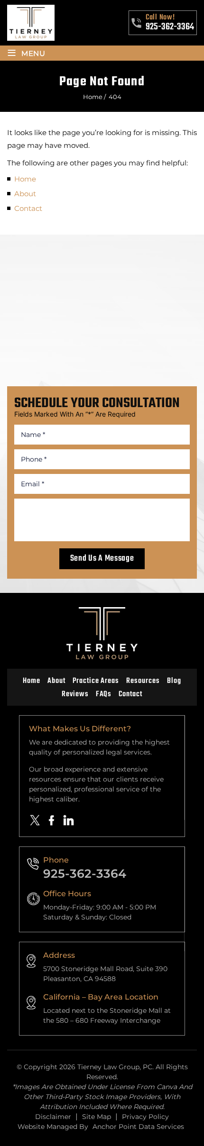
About (56, 681)
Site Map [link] (96, 1116)
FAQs (104, 694)
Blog (174, 681)
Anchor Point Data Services (138, 1126)
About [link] (25, 193)
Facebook (52, 820)
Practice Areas (96, 681)
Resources (143, 681)
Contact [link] (28, 208)
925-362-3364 (170, 27)
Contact (130, 694)
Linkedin (69, 820)
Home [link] (25, 178)
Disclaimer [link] (53, 1116)
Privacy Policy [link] (145, 1116)
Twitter (35, 820)
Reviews (75, 694)
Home (31, 681)
